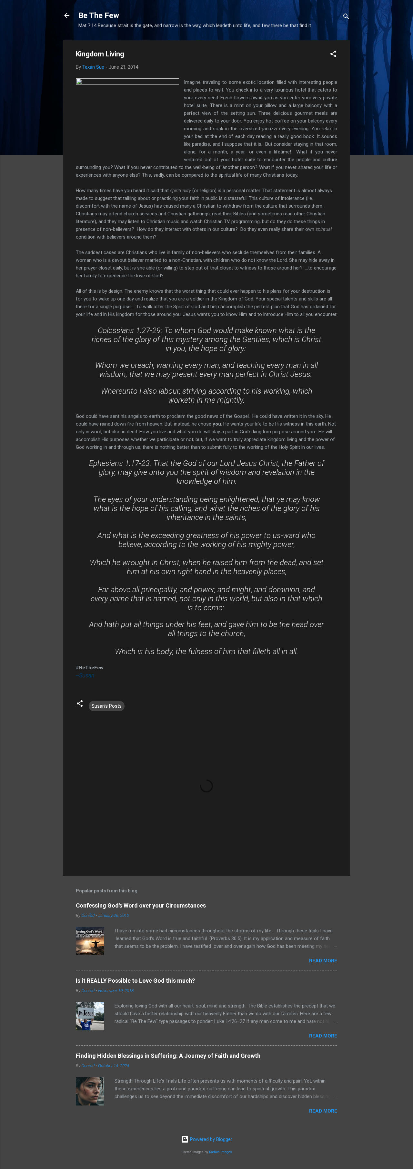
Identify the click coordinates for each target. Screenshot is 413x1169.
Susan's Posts (107, 706)
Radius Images (220, 1152)
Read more (323, 961)
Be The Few (98, 15)
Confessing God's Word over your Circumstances (141, 905)
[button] (333, 55)
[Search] (346, 17)
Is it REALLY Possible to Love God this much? (135, 980)
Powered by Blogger (210, 1139)
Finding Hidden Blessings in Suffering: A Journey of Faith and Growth (168, 1055)
